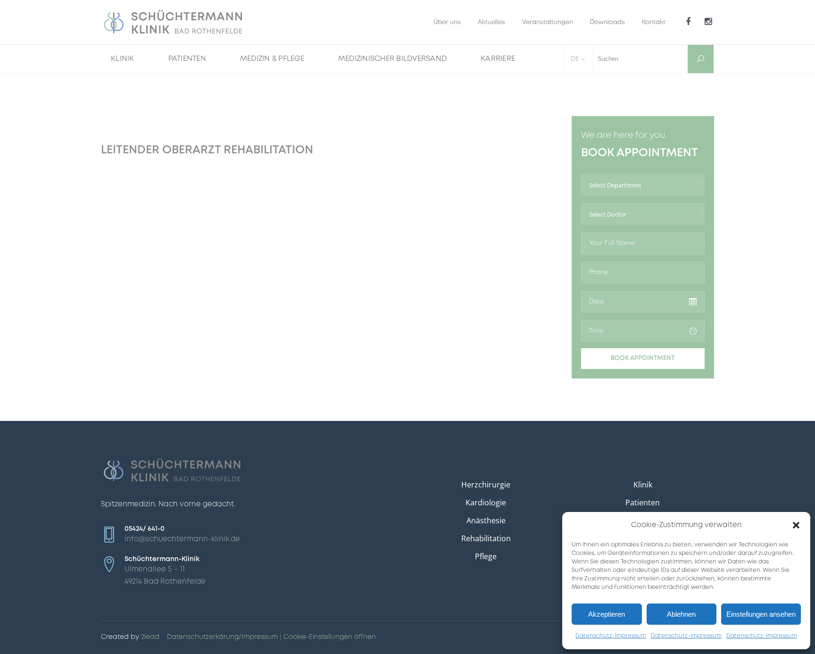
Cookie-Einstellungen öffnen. (330, 637)
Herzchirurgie (485, 484)
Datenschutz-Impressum (610, 635)
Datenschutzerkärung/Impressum (222, 637)
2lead (150, 637)
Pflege (486, 556)
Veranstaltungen (547, 22)
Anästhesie (486, 520)
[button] (796, 525)
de (575, 59)
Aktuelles (491, 22)
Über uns (447, 22)
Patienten (642, 502)
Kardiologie (486, 502)
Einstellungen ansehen (761, 614)
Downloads (607, 22)
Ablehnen (681, 614)
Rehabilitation (486, 538)
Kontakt (653, 22)
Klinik (642, 484)
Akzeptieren (606, 614)
